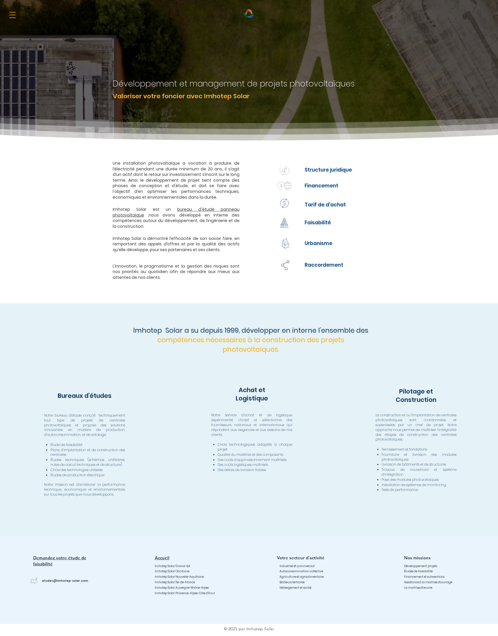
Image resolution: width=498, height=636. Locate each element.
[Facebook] (287, 628)
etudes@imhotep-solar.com (65, 581)
